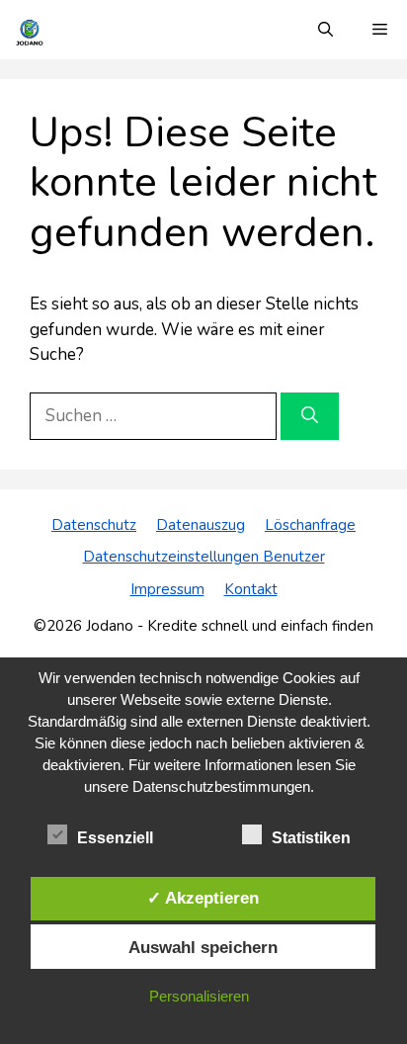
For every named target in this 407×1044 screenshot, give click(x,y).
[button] (325, 29)
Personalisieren (199, 996)
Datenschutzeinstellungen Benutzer (204, 556)
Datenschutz (93, 525)
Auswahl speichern (203, 947)
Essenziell (115, 837)
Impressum (167, 589)
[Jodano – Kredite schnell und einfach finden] (29, 29)
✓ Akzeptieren (203, 898)
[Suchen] (310, 416)
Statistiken (311, 837)
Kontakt (251, 589)
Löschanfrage (310, 525)
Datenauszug (200, 525)
